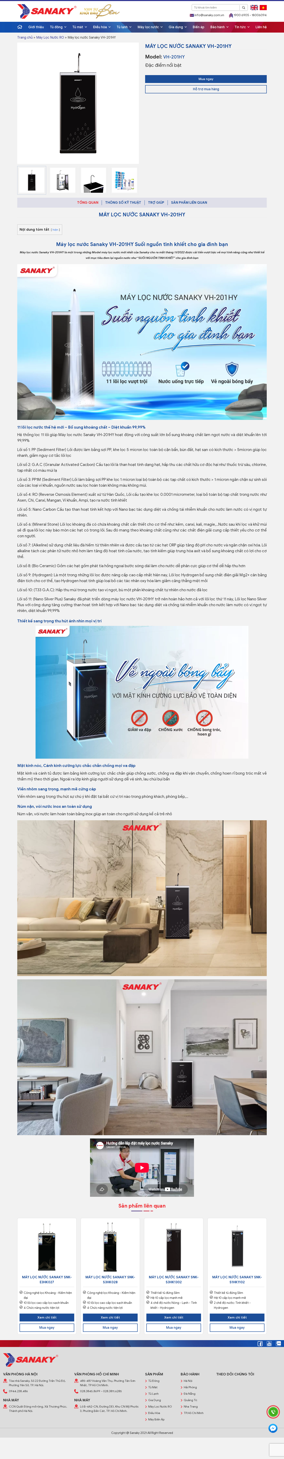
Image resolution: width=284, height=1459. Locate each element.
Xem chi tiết (47, 1317)
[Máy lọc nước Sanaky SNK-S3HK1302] (173, 1247)
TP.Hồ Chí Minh (194, 1413)
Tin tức (241, 27)
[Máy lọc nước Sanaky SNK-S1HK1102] (237, 1247)
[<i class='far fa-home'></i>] (19, 27)
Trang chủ (25, 37)
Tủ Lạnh (153, 1394)
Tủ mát (78, 27)
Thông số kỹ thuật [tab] (123, 203)
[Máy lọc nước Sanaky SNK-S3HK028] (110, 1247)
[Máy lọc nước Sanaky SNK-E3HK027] (47, 1247)
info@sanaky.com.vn (209, 15)
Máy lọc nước (149, 27)
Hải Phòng (190, 1387)
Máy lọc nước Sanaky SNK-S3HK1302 (174, 1279)
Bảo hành (218, 27)
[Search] (244, 7)
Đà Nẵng (189, 1394)
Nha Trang (191, 1406)
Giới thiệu (36, 27)
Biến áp (198, 27)
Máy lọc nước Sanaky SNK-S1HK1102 (237, 1279)
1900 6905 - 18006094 (250, 15)
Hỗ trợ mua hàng (206, 89)
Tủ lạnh (122, 27)
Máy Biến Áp (156, 1419)
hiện (55, 230)
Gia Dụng (154, 1400)
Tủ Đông (153, 1381)
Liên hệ (261, 27)
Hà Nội (188, 1381)
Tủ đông (56, 27)
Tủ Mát (153, 1387)
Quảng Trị (190, 1400)
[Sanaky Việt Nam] (47, 11)
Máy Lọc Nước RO (50, 37)
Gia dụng (176, 27)
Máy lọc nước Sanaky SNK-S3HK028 (110, 1279)
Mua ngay (206, 79)
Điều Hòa (154, 1413)
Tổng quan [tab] (87, 203)
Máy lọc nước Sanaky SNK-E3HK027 (47, 1279)
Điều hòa (100, 27)
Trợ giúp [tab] (156, 203)
